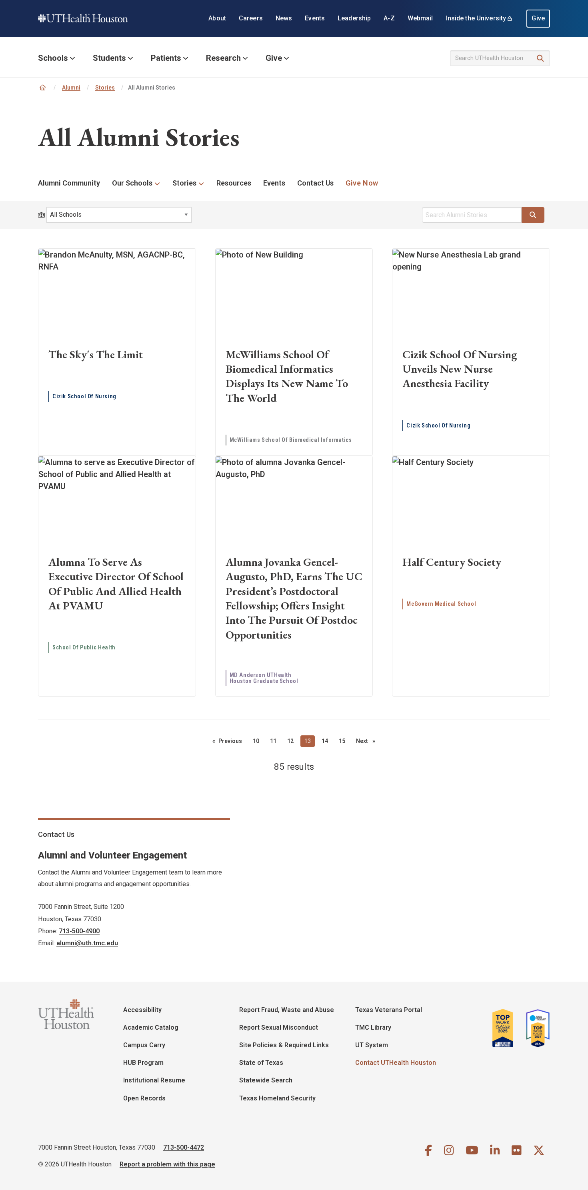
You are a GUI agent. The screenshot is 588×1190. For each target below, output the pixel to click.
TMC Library (373, 1027)
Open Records (144, 1098)
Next (367, 741)
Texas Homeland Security (277, 1098)
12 (290, 741)
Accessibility (142, 1010)
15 (342, 741)
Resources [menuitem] (233, 183)
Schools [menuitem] (53, 58)
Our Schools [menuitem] (132, 183)
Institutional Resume (154, 1080)
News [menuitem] (284, 18)
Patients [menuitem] (166, 58)
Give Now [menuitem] (362, 183)
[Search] (540, 58)
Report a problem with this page (167, 1164)
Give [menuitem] (538, 18)
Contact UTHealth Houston (395, 1062)
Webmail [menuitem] (420, 18)
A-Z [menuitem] (389, 18)
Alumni (71, 87)
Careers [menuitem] (251, 18)
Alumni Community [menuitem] (69, 183)
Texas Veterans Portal (388, 1010)
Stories (105, 87)
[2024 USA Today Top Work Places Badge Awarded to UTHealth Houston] (535, 1031)
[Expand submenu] (157, 183)
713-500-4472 (183, 1147)
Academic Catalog (150, 1027)
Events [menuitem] (315, 18)
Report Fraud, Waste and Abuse (286, 1010)
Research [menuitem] (223, 58)
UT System (371, 1045)
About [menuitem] (217, 18)
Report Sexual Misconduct (278, 1027)
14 (325, 741)
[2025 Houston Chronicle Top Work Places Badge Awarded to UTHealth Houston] (506, 1031)
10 (256, 741)
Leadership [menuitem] (354, 18)
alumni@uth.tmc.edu (87, 943)
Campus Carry (144, 1045)
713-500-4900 (79, 931)
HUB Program (143, 1062)
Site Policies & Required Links (284, 1045)
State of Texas (261, 1062)
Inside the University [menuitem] (476, 18)
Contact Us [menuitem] (315, 183)
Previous (232, 741)
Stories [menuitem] (184, 183)
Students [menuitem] (109, 58)
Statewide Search (265, 1080)
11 (273, 741)
